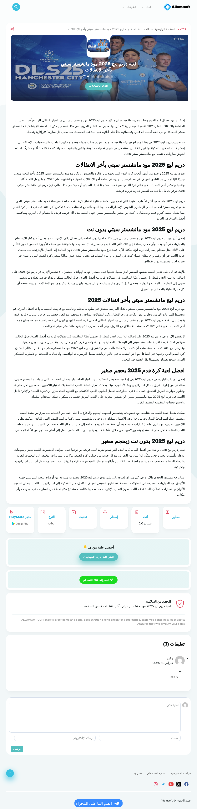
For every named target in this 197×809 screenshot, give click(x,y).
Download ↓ (98, 86)
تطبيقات (130, 7)
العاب (148, 7)
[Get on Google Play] (20, 523)
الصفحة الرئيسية (164, 29)
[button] (16, 7)
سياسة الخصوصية (181, 773)
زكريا (169, 658)
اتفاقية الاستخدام (156, 773)
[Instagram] (156, 783)
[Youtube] (171, 783)
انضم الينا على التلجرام (93, 803)
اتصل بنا (138, 773)
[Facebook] (187, 783)
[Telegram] (164, 783)
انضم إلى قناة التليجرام (96, 579)
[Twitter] (179, 783)
